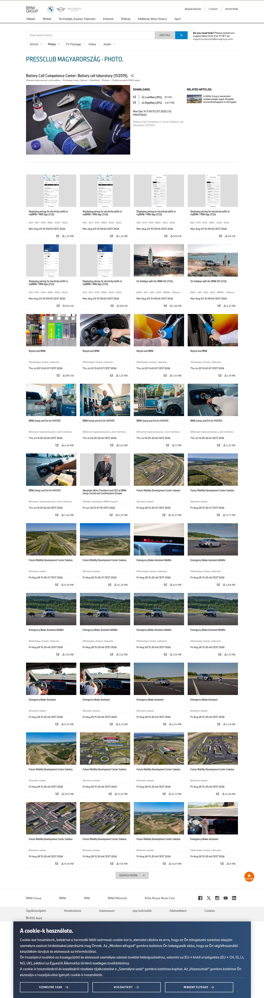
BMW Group (33, 898)
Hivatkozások (72, 910)
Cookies (210, 910)
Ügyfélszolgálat (36, 910)
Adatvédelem (178, 910)
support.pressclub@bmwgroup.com (213, 39)
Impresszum (107, 910)
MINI (87, 898)
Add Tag (164, 35)
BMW (62, 898)
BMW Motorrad (117, 898)
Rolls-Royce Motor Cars (160, 898)
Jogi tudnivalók (142, 910)
